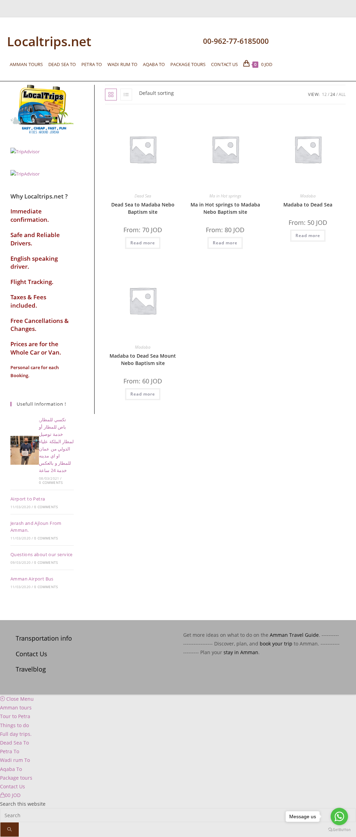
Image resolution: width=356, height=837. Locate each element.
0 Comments (51, 482)
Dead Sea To (14, 742)
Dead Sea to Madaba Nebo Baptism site (143, 208)
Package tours (16, 777)
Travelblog (31, 669)
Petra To (9, 751)
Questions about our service (41, 554)
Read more (142, 243)
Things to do (14, 725)
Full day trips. (16, 734)
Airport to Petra (27, 499)
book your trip (276, 643)
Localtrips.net (49, 41)
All (342, 94)
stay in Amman (241, 652)
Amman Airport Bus (32, 579)
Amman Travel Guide (294, 635)
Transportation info (44, 638)
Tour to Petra (15, 716)
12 (324, 94)
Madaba (308, 196)
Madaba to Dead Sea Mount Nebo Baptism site (143, 359)
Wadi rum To (15, 760)
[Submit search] (9, 829)
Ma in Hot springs (225, 196)
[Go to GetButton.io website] (339, 830)
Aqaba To (11, 769)
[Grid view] (111, 94)
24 (332, 94)
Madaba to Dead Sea (307, 204)
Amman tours (16, 707)
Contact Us (31, 654)
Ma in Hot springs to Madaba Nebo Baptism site (225, 208)
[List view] (126, 94)
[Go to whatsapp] (339, 816)
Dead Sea (143, 196)
